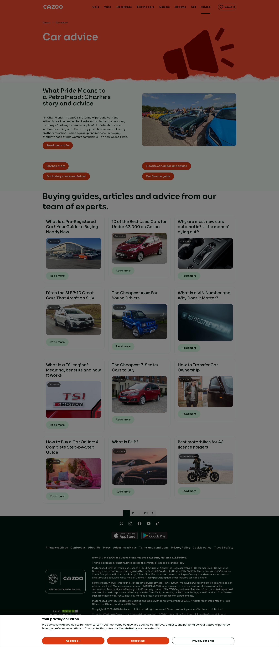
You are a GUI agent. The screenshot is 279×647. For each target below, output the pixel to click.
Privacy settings (203, 640)
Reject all (138, 640)
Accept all (73, 640)
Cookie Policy (128, 628)
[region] (139, 631)
